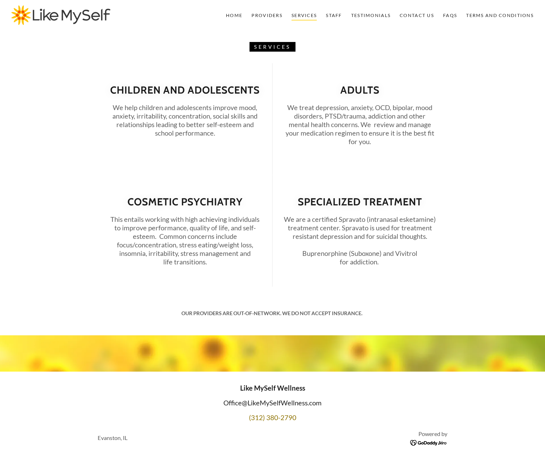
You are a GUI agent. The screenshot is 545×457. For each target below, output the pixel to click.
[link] (60, 14)
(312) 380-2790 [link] (272, 417)
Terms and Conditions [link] (500, 15)
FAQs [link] (450, 15)
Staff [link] (334, 15)
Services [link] (304, 15)
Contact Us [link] (417, 15)
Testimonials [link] (371, 15)
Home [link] (234, 15)
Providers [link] (266, 15)
